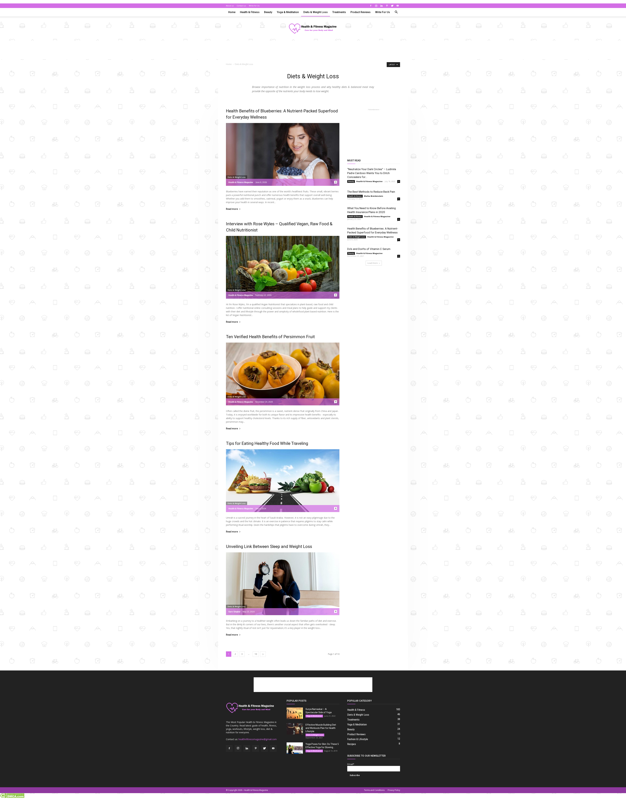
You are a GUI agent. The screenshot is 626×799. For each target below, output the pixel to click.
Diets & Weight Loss (315, 12)
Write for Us (254, 5)
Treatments (339, 12)
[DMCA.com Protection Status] (12, 797)
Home (231, 12)
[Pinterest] (386, 5)
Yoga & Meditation (288, 12)
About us (230, 5)
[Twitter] (392, 5)
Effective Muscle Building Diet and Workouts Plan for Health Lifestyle (321, 728)
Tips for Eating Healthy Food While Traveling (267, 443)
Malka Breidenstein (373, 196)
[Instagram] (376, 5)
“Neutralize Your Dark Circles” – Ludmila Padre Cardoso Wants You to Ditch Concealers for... (371, 173)
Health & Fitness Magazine (240, 182)
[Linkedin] (381, 5)
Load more (372, 263)
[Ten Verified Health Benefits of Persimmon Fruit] (282, 374)
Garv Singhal (234, 612)
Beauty (268, 12)
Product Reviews (360, 12)
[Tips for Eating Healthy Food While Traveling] (282, 480)
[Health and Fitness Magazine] (313, 29)
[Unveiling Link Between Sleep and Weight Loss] (282, 583)
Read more (232, 209)
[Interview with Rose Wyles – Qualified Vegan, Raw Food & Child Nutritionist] (282, 267)
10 (256, 654)
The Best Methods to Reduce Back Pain (371, 191)
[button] (396, 12)
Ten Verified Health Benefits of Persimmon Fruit (270, 336)
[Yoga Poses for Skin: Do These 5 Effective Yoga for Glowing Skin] (295, 748)
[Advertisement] (313, 52)
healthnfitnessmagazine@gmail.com (257, 739)
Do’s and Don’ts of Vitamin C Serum (368, 249)
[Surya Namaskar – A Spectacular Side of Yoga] (295, 713)
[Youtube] (397, 5)
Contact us (241, 5)
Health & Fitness (250, 12)
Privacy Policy (394, 790)
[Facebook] (370, 5)
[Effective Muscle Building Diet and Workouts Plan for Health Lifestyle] (295, 729)
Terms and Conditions (374, 790)
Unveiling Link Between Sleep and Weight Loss (269, 546)
